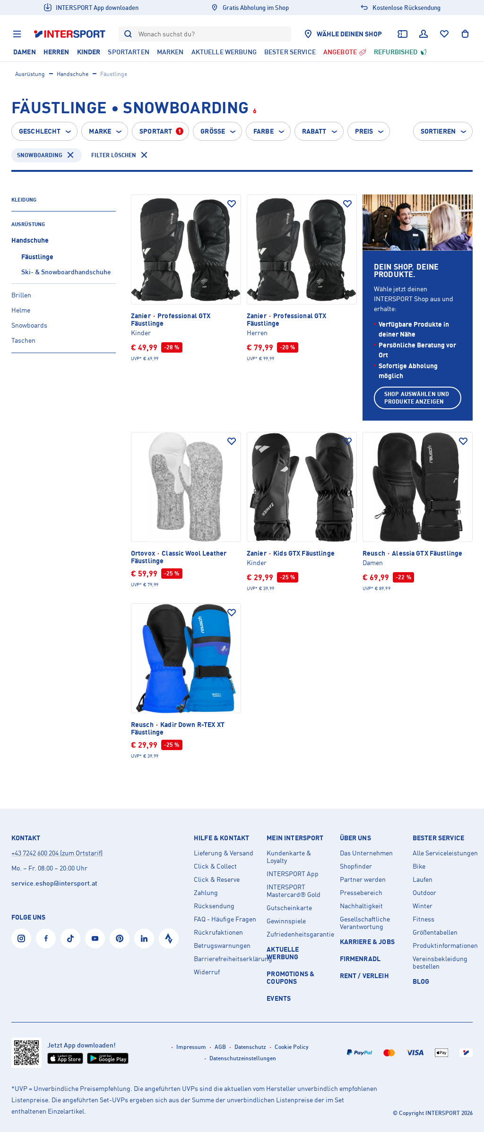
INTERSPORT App (293, 874)
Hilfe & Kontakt (221, 838)
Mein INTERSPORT (295, 838)
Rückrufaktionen (218, 932)
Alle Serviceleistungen (445, 853)
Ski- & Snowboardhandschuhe (66, 272)
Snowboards (29, 325)
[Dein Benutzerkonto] (423, 34)
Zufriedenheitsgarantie (299, 934)
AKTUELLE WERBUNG (283, 953)
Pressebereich (361, 892)
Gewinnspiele (286, 921)
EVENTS (279, 998)
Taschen (23, 340)
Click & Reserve (217, 879)
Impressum (191, 1046)
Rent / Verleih (364, 975)
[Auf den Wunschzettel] (231, 203)
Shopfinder (356, 866)
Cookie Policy (292, 1046)
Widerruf (207, 972)
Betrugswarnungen (222, 945)
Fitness (423, 919)
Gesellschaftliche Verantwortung (365, 922)
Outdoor (424, 892)
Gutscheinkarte (289, 908)
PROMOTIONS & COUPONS (290, 977)
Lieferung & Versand (223, 853)
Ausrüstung (30, 73)
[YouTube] (95, 938)
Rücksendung (214, 906)
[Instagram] (21, 938)
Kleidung (23, 199)
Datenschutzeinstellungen (242, 1058)
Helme (20, 310)
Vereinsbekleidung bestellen (440, 962)
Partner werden (363, 879)
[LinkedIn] (144, 938)
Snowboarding (39, 155)
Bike (419, 866)
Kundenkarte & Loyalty (289, 856)
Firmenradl (360, 959)
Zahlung (206, 892)
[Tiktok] (70, 938)
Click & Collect (215, 866)
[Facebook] (46, 938)
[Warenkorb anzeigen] (465, 34)
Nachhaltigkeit (361, 906)
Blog (421, 981)
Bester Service (438, 838)
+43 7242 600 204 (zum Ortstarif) (57, 853)
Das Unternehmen (366, 853)
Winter (422, 906)
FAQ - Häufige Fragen (225, 919)
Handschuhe (72, 73)
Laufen (422, 879)
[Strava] (169, 938)
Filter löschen (113, 155)
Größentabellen (435, 932)
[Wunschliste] (444, 34)
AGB (220, 1046)
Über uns (355, 838)
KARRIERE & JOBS (367, 942)
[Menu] (17, 34)
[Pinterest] (120, 938)
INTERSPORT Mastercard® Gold (293, 890)
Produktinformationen (445, 945)
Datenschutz (250, 1046)
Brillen (21, 295)
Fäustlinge (37, 257)
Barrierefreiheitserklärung (226, 959)
